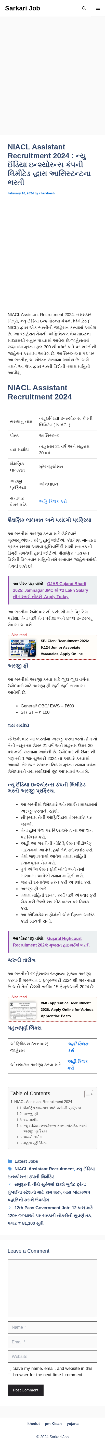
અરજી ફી (30, 1114)
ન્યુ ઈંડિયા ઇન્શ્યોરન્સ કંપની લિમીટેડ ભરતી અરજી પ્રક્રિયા (55, 1128)
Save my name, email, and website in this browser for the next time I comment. (53, 1371)
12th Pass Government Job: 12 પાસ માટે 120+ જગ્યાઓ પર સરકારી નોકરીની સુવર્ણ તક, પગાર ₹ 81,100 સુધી (50, 1215)
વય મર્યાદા (30, 1120)
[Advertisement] (52, 80)
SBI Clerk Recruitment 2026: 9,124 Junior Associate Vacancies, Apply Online (65, 647)
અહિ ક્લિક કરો (53, 501)
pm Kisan (53, 1423)
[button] (84, 8)
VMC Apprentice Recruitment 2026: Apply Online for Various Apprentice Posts (67, 1009)
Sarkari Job (22, 8)
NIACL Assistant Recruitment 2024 (43, 1101)
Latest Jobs (26, 1161)
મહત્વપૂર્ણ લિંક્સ (35, 1143)
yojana (72, 1423)
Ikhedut (33, 1423)
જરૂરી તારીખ (33, 1137)
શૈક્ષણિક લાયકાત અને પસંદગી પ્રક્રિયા (52, 1108)
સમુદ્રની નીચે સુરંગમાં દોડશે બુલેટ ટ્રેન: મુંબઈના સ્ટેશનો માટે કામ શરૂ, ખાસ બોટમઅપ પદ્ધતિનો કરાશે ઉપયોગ (49, 1192)
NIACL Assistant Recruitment (44, 1169)
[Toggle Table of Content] (86, 1094)
